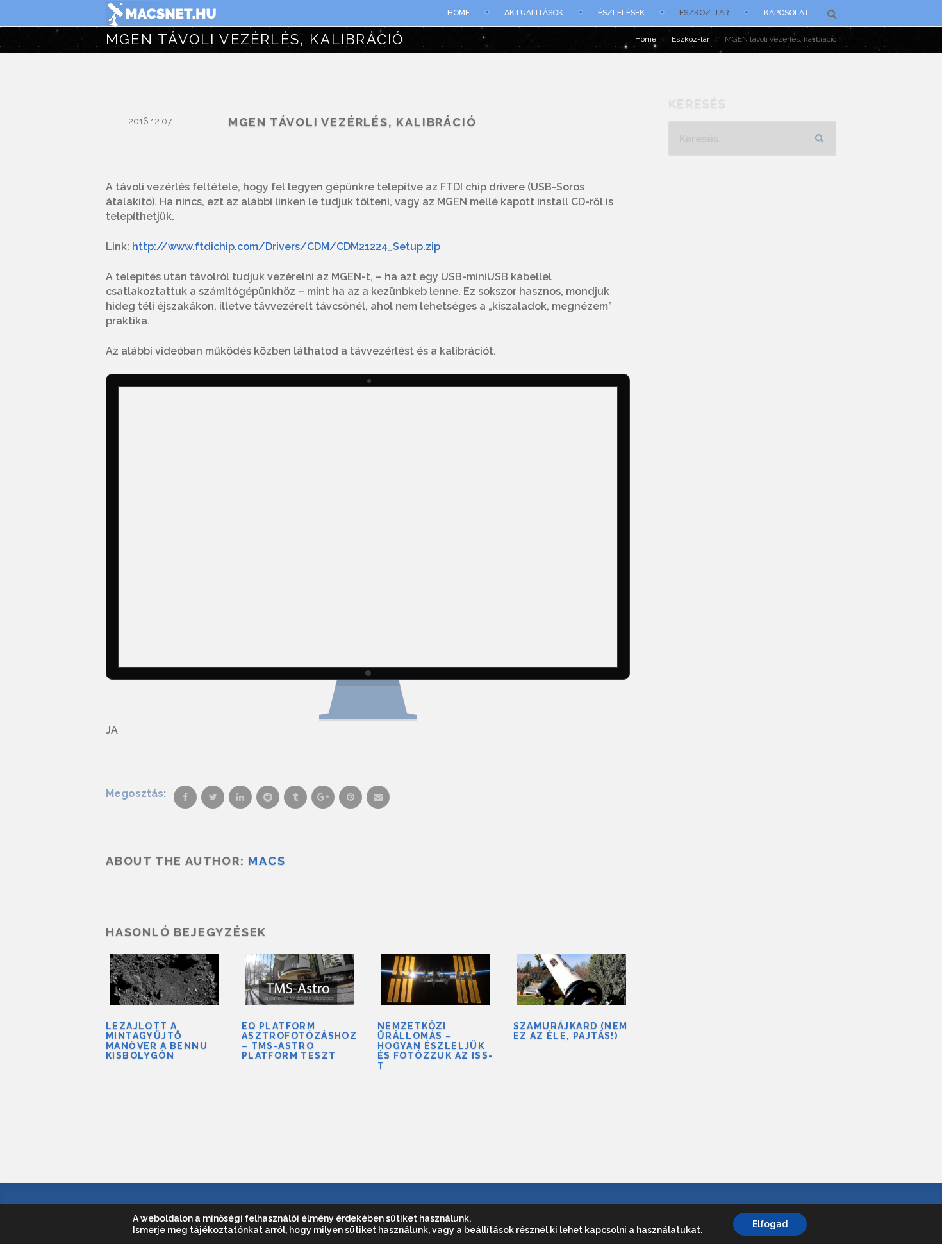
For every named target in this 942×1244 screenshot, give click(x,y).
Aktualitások (533, 12)
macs (266, 861)
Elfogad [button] (770, 1224)
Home (458, 12)
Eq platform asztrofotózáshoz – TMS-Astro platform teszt (299, 1041)
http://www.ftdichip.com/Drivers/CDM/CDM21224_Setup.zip (286, 246)
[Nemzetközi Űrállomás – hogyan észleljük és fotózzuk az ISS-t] (435, 979)
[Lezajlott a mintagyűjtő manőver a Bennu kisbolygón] (164, 979)
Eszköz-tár (704, 12)
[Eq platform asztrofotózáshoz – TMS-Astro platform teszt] (299, 979)
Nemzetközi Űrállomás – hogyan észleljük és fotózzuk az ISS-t (435, 1046)
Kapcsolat (786, 12)
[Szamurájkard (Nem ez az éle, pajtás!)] (571, 979)
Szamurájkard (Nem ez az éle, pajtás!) (570, 1031)
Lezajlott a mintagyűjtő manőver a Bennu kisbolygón (157, 1041)
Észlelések (621, 12)
